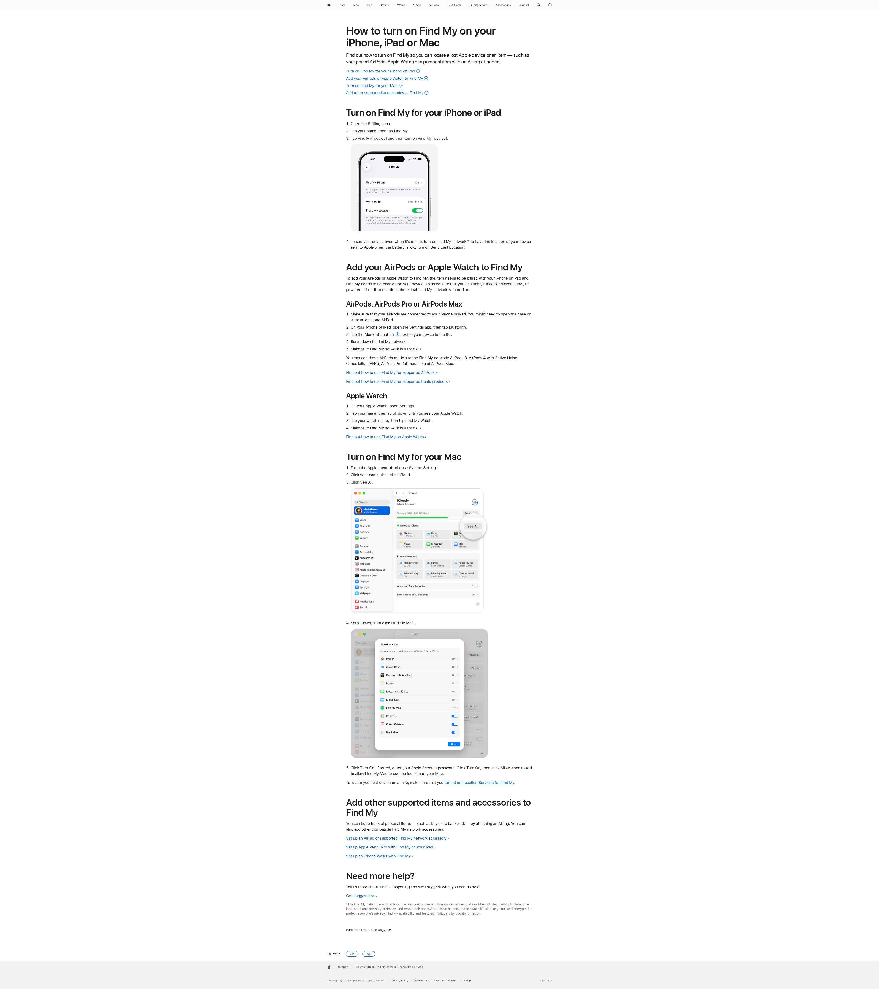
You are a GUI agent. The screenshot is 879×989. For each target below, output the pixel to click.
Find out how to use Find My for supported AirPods (390, 372)
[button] (538, 5)
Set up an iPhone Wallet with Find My (378, 856)
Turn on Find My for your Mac (372, 85)
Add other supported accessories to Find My (384, 92)
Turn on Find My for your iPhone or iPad (380, 71)
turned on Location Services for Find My (479, 782)
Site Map (465, 980)
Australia (546, 980)
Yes (352, 954)
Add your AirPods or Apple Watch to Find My (384, 78)
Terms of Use (421, 980)
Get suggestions (360, 896)
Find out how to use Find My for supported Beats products (397, 381)
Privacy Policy (400, 980)
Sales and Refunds (445, 980)
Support (343, 967)
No (369, 954)
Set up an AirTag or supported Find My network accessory (396, 838)
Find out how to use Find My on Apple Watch (385, 437)
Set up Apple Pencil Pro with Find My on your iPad (389, 847)
